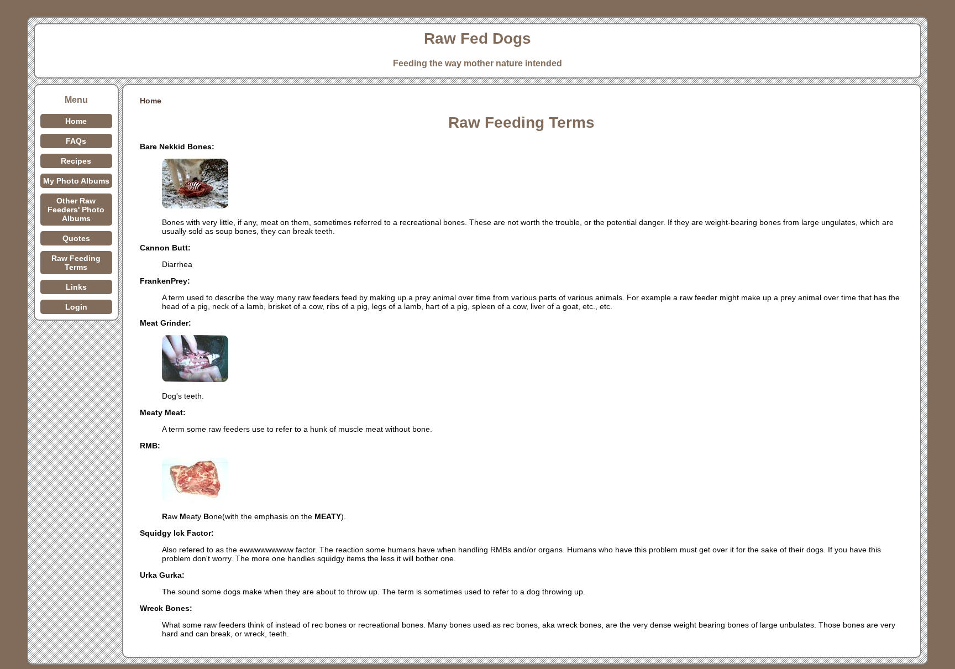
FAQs (76, 141)
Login (76, 306)
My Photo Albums (76, 180)
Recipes (76, 160)
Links (76, 287)
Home (76, 121)
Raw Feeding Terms (76, 262)
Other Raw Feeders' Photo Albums (76, 209)
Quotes (76, 238)
